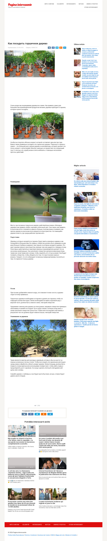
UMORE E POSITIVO (92, 4)
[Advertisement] (53, 25)
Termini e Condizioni (31, 535)
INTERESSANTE (71, 4)
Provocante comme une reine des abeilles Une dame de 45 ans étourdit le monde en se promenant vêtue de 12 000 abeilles (21, 504)
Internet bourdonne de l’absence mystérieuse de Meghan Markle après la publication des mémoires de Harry (52, 472)
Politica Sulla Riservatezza (16, 535)
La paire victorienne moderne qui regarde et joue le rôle (51, 502)
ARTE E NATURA (49, 4)
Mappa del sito (60, 535)
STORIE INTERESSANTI (91, 7)
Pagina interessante (20, 4)
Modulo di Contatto (71, 535)
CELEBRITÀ (60, 4)
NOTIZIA (81, 4)
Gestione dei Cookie (44, 535)
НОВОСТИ (34, 47)
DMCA (53, 535)
